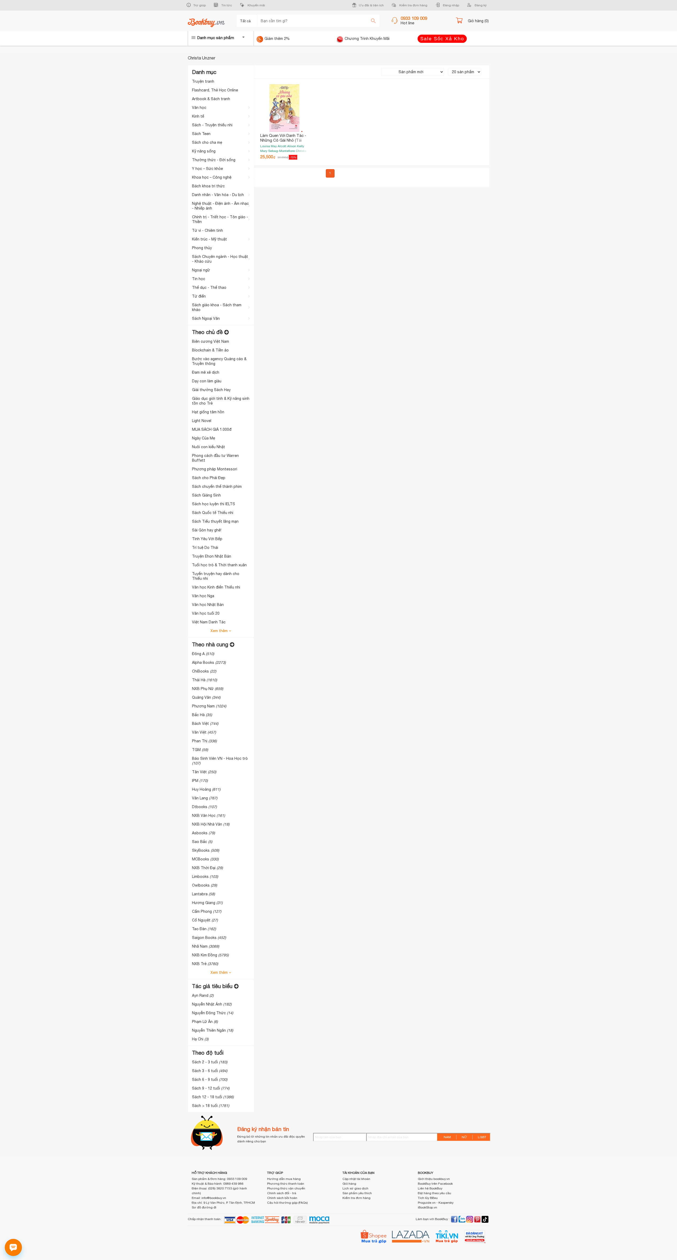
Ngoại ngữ (201, 270)
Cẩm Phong (206, 911)
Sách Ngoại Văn (206, 318)
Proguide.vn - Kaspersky (436, 1203)
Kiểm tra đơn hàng (413, 5)
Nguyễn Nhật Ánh (212, 1004)
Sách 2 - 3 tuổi (209, 1062)
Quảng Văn (206, 697)
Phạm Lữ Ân (205, 1022)
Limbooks (205, 876)
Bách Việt (205, 723)
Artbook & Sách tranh (211, 99)
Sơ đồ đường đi (204, 1207)
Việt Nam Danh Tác (209, 622)
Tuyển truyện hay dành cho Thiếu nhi (215, 576)
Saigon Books (209, 937)
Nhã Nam (205, 946)
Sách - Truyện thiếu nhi (212, 125)
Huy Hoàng (206, 789)
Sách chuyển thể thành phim (217, 486)
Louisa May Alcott (273, 146)
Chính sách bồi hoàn (282, 1198)
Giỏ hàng (349, 1183)
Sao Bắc (202, 842)
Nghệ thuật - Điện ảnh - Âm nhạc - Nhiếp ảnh (220, 205)
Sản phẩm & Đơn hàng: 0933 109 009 (219, 1179)
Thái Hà (204, 680)
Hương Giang (207, 903)
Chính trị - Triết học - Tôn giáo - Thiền (220, 219)
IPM (200, 781)
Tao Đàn (204, 929)
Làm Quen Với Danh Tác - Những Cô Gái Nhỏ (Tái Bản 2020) (283, 140)
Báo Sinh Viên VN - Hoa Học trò (220, 760)
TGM (200, 750)
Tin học (198, 279)
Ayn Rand (203, 995)
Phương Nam (209, 706)
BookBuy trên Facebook (435, 1183)
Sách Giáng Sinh (206, 495)
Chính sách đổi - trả (281, 1193)
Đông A (203, 654)
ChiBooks (204, 671)
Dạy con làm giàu (206, 381)
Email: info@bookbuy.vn (209, 1198)
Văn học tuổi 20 (205, 613)
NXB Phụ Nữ (207, 689)
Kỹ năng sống (204, 151)
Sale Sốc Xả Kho (442, 38)
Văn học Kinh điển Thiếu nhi (216, 587)
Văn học (199, 107)
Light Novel (201, 421)
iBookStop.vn (427, 1207)
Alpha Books (209, 662)
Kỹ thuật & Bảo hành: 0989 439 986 (217, 1183)
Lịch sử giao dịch (355, 1188)
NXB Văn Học (208, 815)
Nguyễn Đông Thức (212, 1013)
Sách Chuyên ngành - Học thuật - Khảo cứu (220, 258)
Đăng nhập (450, 5)
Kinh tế (198, 116)
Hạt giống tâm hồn (208, 412)
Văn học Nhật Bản (208, 605)
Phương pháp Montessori (214, 469)
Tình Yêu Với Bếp (207, 539)
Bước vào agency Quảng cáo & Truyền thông (219, 361)
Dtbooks (204, 807)
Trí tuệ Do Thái (205, 547)
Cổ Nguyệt (205, 920)
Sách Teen (201, 134)
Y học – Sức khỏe (207, 168)
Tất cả (246, 21)
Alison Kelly (295, 146)
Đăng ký (480, 5)
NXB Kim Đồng (210, 955)
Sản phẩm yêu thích (357, 1193)
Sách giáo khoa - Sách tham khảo (216, 307)
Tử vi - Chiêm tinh (207, 230)
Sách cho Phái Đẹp (208, 478)
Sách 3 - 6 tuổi (209, 1071)
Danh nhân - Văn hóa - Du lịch (218, 195)
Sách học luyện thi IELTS (213, 504)
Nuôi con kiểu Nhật (208, 447)
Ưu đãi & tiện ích (371, 5)
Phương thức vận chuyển (286, 1188)
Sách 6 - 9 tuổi (209, 1079)
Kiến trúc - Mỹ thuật (209, 239)
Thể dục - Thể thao (209, 287)
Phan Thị (204, 741)
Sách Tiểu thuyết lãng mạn (215, 521)
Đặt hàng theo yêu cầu (434, 1193)
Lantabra (203, 894)
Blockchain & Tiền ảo (210, 350)
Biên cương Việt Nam (210, 341)
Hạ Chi (200, 1039)
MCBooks (205, 859)
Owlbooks (204, 885)
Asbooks (203, 833)
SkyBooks (205, 850)
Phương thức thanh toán (285, 1183)
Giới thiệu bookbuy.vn (434, 1179)
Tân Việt (204, 772)
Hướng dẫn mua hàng (284, 1179)
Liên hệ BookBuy (430, 1188)
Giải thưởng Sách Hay (211, 390)
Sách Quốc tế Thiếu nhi (212, 513)
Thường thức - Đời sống (213, 160)
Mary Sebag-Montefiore (278, 151)
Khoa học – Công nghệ (211, 177)
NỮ (464, 1137)
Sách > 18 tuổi (210, 1106)
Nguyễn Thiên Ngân (212, 1030)
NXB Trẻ (205, 964)
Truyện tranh (203, 81)
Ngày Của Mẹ (203, 438)
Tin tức (226, 5)
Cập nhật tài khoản (356, 1179)
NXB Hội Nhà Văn (211, 824)
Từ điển (199, 296)
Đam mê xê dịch (205, 372)
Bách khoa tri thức (208, 186)
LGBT (482, 1137)
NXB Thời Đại (207, 868)
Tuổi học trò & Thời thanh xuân (219, 565)
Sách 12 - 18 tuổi (213, 1097)
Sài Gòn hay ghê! (206, 530)
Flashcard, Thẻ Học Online (215, 90)
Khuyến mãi (256, 5)
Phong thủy (202, 248)
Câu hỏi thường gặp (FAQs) (287, 1203)
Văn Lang (204, 798)
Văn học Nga (203, 596)
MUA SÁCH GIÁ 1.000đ (211, 429)
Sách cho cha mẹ (207, 142)
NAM (447, 1137)
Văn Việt (204, 732)
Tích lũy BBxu (428, 1198)
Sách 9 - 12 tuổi (211, 1088)
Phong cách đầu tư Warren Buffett (215, 457)
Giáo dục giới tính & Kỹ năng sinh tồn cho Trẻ (220, 400)
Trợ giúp (199, 5)
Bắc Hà (202, 715)
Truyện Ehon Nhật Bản (211, 556)
